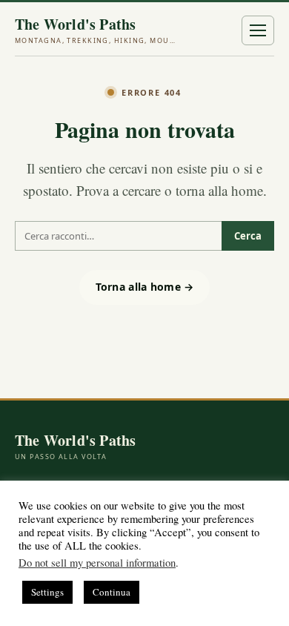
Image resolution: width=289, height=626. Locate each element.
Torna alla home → (145, 287)
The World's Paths (96, 30)
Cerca (248, 236)
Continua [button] (111, 592)
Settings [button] (47, 592)
